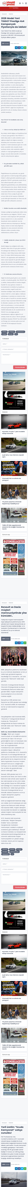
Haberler (11, 14)
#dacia (12, 849)
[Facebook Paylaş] (19, 47)
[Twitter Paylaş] (22, 47)
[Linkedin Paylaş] (16, 47)
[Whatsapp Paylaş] (25, 47)
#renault (5, 849)
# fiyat (4, 334)
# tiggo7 (12, 331)
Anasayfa (4, 14)
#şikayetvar (6, 854)
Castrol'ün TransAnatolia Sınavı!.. (14, 8)
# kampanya (20, 331)
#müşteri (5, 851)
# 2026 (19, 849)
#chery (4, 331)
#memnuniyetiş (14, 851)
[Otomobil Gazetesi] (8, 3)
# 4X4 (10, 334)
